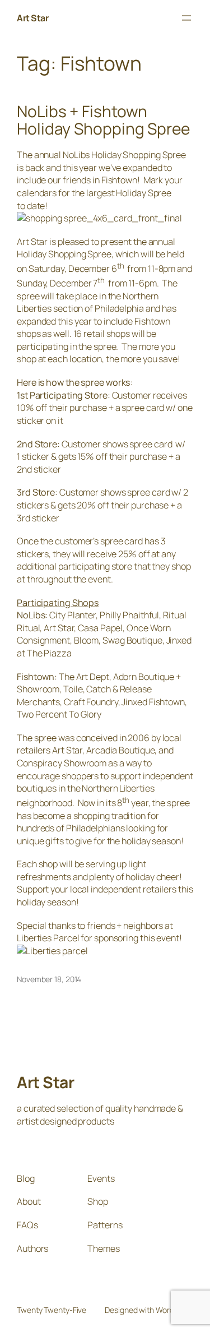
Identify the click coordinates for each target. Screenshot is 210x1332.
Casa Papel (100, 628)
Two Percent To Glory (59, 714)
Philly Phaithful (129, 615)
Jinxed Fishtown (153, 702)
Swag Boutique (132, 640)
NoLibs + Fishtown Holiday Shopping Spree (103, 120)
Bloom (86, 640)
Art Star (32, 18)
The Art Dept (84, 676)
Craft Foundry (91, 702)
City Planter (72, 615)
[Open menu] (186, 18)
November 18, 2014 (49, 979)
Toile (73, 689)
